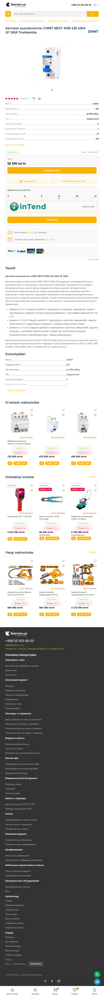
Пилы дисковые (12, 708)
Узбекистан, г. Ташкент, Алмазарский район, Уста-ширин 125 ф (34, 649)
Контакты (9, 937)
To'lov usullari (11, 914)
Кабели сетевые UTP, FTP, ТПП (20, 804)
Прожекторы (11, 670)
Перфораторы (11, 699)
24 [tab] (95, 196)
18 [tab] (77, 196)
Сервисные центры (14, 927)
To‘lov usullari (93, 259)
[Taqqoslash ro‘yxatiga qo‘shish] (39, 98)
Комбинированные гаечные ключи (21, 820)
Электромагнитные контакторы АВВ (22, 764)
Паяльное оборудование (16, 695)
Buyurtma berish (12, 919)
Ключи (9, 814)
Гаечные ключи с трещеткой (18, 824)
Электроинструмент (16, 680)
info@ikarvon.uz (13, 645)
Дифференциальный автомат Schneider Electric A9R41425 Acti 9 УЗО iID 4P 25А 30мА (19, 442)
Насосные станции (14, 748)
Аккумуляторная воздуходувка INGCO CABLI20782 (48, 593)
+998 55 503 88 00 (81, 5)
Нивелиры (10, 788)
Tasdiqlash (52, 220)
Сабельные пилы (13, 704)
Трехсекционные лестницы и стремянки (24, 733)
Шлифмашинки (14, 849)
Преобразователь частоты (17, 887)
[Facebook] (52, 981)
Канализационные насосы (17, 744)
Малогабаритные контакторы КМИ (21, 769)
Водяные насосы (15, 738)
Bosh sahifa (10, 21)
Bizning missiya (12, 950)
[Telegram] (45, 981)
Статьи (8, 959)
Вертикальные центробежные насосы (23, 753)
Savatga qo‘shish (52, 170)
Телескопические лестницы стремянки (23, 728)
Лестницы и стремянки (18, 713)
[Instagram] (58, 981)
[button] (52, 90)
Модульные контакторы (16, 773)
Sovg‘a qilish (29, 181)
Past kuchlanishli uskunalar (31, 21)
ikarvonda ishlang (13, 946)
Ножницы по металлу (15, 690)
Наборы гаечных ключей (16, 829)
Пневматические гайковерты (18, 840)
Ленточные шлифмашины (17, 855)
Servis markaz (19, 964)
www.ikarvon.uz (59, 347)
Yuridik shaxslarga (13, 955)
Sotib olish (20, 463)
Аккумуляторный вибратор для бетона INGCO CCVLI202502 (19, 593)
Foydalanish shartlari (14, 923)
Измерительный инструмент (21, 778)
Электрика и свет (15, 660)
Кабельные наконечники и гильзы (24, 865)
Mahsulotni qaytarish (14, 905)
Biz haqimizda (11, 941)
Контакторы (12, 758)
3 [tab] (8, 196)
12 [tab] (59, 196)
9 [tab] (41, 196)
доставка (30, 232)
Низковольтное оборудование (22, 881)
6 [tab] (25, 196)
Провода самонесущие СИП (18, 809)
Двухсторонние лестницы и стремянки (23, 719)
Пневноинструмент (16, 834)
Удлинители (11, 675)
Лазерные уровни (13, 784)
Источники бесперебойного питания (22, 666)
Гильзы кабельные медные (18, 871)
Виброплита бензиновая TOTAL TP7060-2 (82, 517)
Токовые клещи (12, 793)
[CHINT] (93, 31)
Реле (7, 891)
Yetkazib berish (12, 910)
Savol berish (35, 964)
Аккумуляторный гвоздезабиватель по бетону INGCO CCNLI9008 (83, 593)
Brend (7, 964)
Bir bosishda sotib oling (74, 181)
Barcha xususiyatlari (15, 145)
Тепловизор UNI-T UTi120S (19, 516)
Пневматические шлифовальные (20, 844)
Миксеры (9, 686)
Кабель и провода (15, 798)
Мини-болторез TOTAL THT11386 (49, 517)
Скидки (8, 901)
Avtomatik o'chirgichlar (57, 21)
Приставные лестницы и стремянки (21, 724)
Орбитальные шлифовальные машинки (23, 860)
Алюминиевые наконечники (18, 875)
